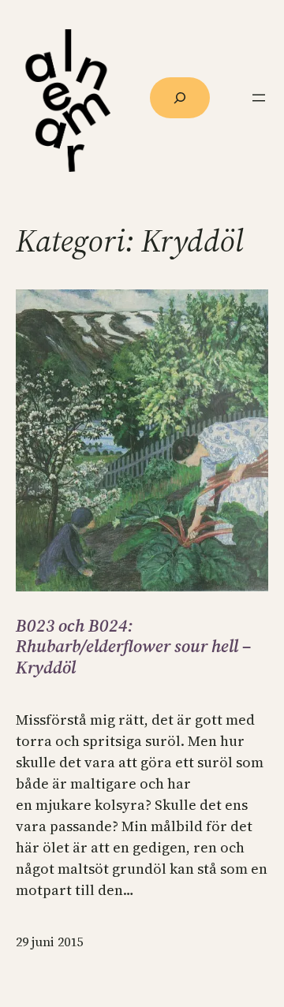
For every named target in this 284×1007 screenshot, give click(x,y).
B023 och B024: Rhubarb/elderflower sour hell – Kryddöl (134, 646)
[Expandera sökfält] (180, 97)
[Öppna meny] (258, 97)
